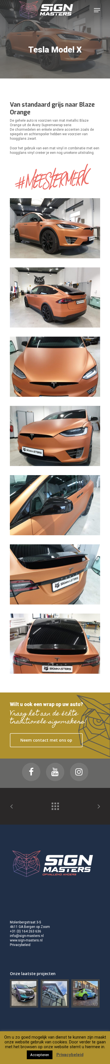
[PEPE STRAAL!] (55, 993)
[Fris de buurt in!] (85, 993)
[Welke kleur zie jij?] (24, 993)
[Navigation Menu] (97, 10)
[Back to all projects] (55, 804)
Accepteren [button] (39, 1055)
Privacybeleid (20, 945)
